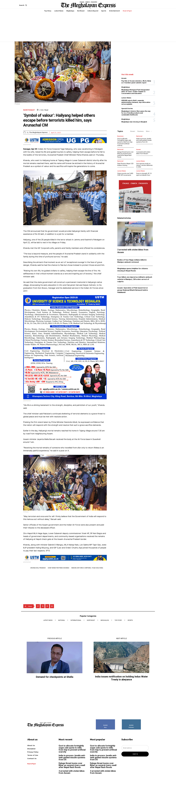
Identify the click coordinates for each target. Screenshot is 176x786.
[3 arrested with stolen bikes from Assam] (135, 234)
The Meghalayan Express (38, 132)
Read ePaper (31, 764)
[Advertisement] (88, 27)
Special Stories (127, 108)
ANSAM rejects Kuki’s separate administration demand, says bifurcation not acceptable (135, 102)
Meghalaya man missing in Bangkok (134, 122)
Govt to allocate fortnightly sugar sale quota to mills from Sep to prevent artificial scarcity (124, 142)
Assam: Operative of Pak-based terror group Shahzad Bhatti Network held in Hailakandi (132, 290)
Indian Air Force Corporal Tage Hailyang (87, 568)
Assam (123, 78)
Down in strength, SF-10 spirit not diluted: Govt (144, 174)
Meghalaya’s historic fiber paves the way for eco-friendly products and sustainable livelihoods (135, 113)
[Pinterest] (47, 606)
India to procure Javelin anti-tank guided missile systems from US (144, 140)
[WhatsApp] (52, 606)
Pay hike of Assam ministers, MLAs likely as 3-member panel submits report (136, 82)
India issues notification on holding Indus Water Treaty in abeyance (121, 678)
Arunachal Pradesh (38, 568)
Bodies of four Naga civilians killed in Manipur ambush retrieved (132, 261)
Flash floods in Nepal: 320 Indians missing (125, 164)
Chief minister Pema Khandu (58, 568)
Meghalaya (125, 87)
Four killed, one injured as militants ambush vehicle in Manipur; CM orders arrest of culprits (134, 279)
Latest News (126, 98)
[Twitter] (43, 606)
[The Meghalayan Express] (25, 132)
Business (141, 131)
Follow (131, 720)
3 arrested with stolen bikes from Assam (143, 152)
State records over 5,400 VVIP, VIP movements (125, 174)
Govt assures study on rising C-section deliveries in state (144, 165)
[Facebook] (38, 606)
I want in (135, 754)
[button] (23, 5)
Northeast (29, 110)
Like (105, 720)
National (139, 136)
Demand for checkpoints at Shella (54, 676)
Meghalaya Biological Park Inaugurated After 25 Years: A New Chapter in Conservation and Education (135, 91)
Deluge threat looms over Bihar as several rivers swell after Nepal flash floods (125, 154)
